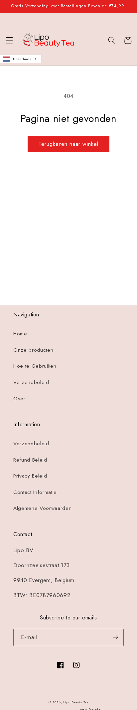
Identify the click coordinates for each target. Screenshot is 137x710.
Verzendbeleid (31, 382)
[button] (9, 40)
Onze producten (33, 350)
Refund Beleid (30, 460)
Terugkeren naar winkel (68, 144)
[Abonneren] (115, 248)
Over (19, 398)
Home (20, 333)
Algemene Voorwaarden (42, 508)
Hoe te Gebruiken (35, 366)
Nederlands (22, 59)
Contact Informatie (35, 492)
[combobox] (21, 59)
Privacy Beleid (30, 476)
